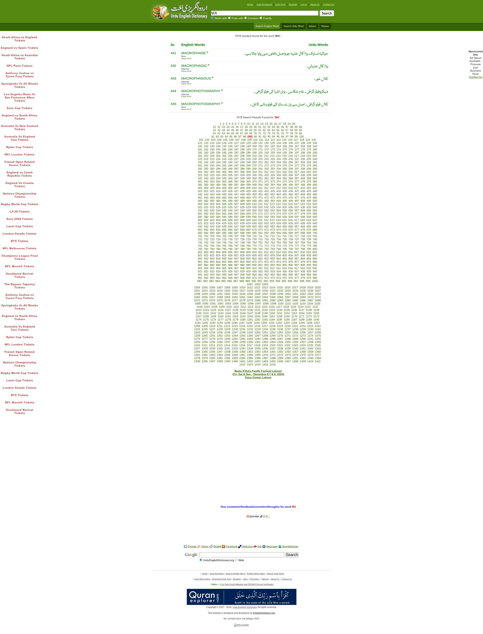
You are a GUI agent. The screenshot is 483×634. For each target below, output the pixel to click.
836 (290, 255)
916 (290, 268)
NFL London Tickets (20, 154)
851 (260, 258)
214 (278, 155)
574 (278, 213)
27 (241, 127)
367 (236, 181)
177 (297, 149)
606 (230, 220)
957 (297, 274)
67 (241, 133)
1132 (265, 310)
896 (290, 265)
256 (290, 162)
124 (218, 143)
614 (278, 220)
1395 (197, 361)
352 (266, 178)
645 (224, 226)
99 (296, 136)
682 (206, 233)
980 (315, 277)
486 (230, 200)
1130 (250, 310)
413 (272, 188)
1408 (295, 361)
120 (313, 139)
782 (206, 249)
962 (206, 277)
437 (297, 191)
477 (297, 197)
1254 (288, 332)
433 (272, 191)
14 (266, 123)
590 (254, 216)
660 (315, 226)
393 (272, 184)
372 (266, 181)
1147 (250, 313)
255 (284, 162)
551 (260, 210)
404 (218, 188)
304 (218, 172)
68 (246, 133)
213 (272, 155)
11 (252, 123)
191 (260, 152)
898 (303, 265)
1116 (272, 306)
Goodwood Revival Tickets (19, 275)
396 (290, 184)
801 (200, 252)
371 (260, 181)
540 (315, 207)
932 (266, 271)
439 (309, 191)
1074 (212, 300)
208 (242, 155)
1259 (197, 335)
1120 (301, 306)
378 (303, 181)
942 (206, 274)
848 (242, 258)
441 (200, 194)
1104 (310, 303)
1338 (280, 348)
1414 (258, 364)
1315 (235, 345)
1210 (212, 326)
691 (260, 233)
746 (230, 242)
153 (272, 146)
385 (224, 184)
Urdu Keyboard (264, 4)
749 (248, 242)
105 (225, 139)
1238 (295, 329)
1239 (303, 329)
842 (206, 258)
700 (315, 233)
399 (309, 184)
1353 (265, 351)
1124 (206, 310)
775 (284, 245)
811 (260, 252)
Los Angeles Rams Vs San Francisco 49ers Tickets (19, 97)
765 (224, 245)
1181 (250, 319)
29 (250, 127)
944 (218, 274)
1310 (197, 345)
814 (278, 252)
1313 (220, 345)
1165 (257, 316)
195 (284, 152)
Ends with (237, 18)
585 (224, 216)
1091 (213, 303)
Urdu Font (280, 4)
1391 (295, 358)
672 (266, 229)
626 (230, 223)
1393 (310, 358)
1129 (243, 310)
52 (264, 130)
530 (254, 207)
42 (219, 130)
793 (272, 249)
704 (218, 236)
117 (296, 139)
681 (200, 233)
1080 (258, 300)
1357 (295, 351)
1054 (318, 294)
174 (278, 149)
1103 (303, 303)
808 (242, 252)
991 (260, 281)
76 (282, 133)
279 (309, 165)
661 (200, 229)
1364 (220, 355)
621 (200, 223)
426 (230, 191)
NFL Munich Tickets (19, 266)
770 (254, 245)
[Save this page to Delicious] (239, 546)
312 (266, 172)
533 (272, 207)
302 (206, 172)
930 (254, 271)
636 (290, 223)
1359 (310, 351)
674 (278, 229)
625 (224, 223)
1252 (273, 332)
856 (290, 258)
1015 (280, 287)
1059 (227, 297)
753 (272, 242)
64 (228, 133)
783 (212, 249)
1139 (316, 310)
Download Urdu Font (221, 579)
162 (206, 149)
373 (272, 181)
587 (236, 216)
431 (260, 191)
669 (248, 229)
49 (250, 130)
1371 (273, 355)
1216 (257, 326)
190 (254, 152)
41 (214, 130)
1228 (220, 329)
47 (241, 130)
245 (224, 162)
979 (309, 277)
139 (309, 143)
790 (254, 249)
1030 (265, 290)
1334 (250, 348)
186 (230, 152)
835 (284, 255)
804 (218, 252)
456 (290, 194)
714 (278, 236)
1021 (197, 290)
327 (236, 175)
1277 (205, 338)
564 (218, 213)
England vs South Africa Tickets (19, 117)
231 (260, 159)
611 (260, 220)
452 (266, 194)
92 (264, 136)
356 (290, 178)
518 (302, 204)
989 (247, 281)
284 (218, 168)
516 (290, 204)
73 (268, 133)
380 (315, 181)
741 (200, 242)
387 (236, 184)
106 (231, 139)
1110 (229, 306)
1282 (242, 338)
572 (266, 213)
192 (266, 152)
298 (303, 168)
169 (248, 149)
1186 (287, 319)
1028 (250, 290)
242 (206, 162)
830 (254, 255)
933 (272, 271)
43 (223, 130)
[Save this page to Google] (185, 546)
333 (272, 175)
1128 (235, 310)
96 (282, 136)
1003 (265, 284)
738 (303, 239)
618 (302, 220)
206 (230, 155)
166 (230, 149)
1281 (235, 338)
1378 (197, 358)
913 (272, 268)
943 (212, 274)
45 (232, 130)
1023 (212, 290)
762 (206, 245)
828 (242, 255)
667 (236, 229)
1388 (273, 358)
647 (236, 226)
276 (290, 165)
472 (266, 197)
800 (315, 249)
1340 (295, 348)
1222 (303, 326)
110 (255, 139)
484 (218, 200)
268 (242, 165)
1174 (199, 319)
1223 (310, 326)
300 (315, 168)
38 (291, 127)
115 (284, 139)
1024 (220, 290)
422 (206, 191)
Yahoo (204, 546)
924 (218, 271)
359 (309, 178)
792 (266, 249)
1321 (280, 345)
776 (290, 245)
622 (206, 223)
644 (218, 226)
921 (200, 271)
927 (236, 271)
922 (206, 271)
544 (218, 210)
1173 (316, 316)
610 (254, 220)
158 (303, 146)
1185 (279, 319)
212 (266, 155)
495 (284, 200)
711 (260, 236)
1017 (295, 287)
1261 (212, 335)
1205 (302, 322)
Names (325, 26)
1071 (318, 297)
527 (236, 207)
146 (230, 146)
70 (255, 133)
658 (303, 226)
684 (218, 233)
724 (218, 239)
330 (254, 175)
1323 (295, 345)
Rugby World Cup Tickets (19, 204)
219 (308, 155)
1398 (220, 361)
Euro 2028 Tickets (20, 219)
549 (248, 210)
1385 (250, 358)
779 (309, 245)
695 (284, 233)
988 (241, 281)
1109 (222, 306)
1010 (242, 287)
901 (200, 268)
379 (309, 181)
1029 (258, 290)
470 (254, 197)
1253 (280, 332)
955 (284, 274)
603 (212, 220)
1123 (199, 310)
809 (248, 252)
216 (290, 155)
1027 (242, 290)
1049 (280, 294)
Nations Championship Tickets (19, 195)
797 (297, 249)
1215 (250, 326)
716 (290, 236)
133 (272, 143)
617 (296, 220)
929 (248, 271)
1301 (258, 342)
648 (242, 226)
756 (290, 242)
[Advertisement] (241, 529)
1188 (302, 319)
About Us (315, 4)
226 (230, 159)
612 (266, 220)
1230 (235, 329)
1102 (295, 303)
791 (260, 249)
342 (206, 178)
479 (309, 197)
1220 (288, 326)
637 (297, 223)
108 (243, 139)
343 (212, 178)
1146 (243, 313)
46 (237, 130)
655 (284, 226)
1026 (235, 290)
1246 (227, 332)
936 (290, 271)
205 (224, 155)
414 (278, 188)
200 (315, 152)
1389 (280, 358)
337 (297, 175)
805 (224, 252)
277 (297, 165)
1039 (205, 294)
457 (297, 194)
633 (272, 223)
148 (242, 146)
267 (236, 165)
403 (212, 188)
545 (224, 210)
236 (290, 159)
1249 (250, 332)
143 (212, 146)
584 (218, 216)
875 (284, 261)
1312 (212, 345)
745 (224, 242)
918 (302, 268)
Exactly (267, 18)
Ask (259, 546)
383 (212, 184)
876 (290, 261)
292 (266, 168)
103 (213, 139)
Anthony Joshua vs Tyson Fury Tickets (19, 75)
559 (309, 210)
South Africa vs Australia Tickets (20, 57)
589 (248, 216)
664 (218, 229)
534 (278, 207)
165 (224, 149)
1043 (235, 294)
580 (315, 213)
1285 (265, 338)
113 (273, 139)
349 (248, 178)
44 (228, 130)
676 (290, 229)
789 (248, 249)
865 (224, 261)
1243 (205, 332)
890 (254, 265)
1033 (288, 290)
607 (236, 220)
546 (230, 210)
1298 (235, 342)
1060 (235, 297)
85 (230, 136)
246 (230, 162)
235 (284, 159)
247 (236, 162)
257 (297, 162)
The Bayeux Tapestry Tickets (19, 286)
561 (200, 213)
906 (230, 268)
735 (284, 239)
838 (303, 255)
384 (218, 184)
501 (200, 204)
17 (279, 123)
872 (266, 261)
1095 (243, 303)
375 (284, 181)
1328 (205, 348)
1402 (250, 361)
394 (278, 184)
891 (260, 265)
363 (212, 181)
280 (315, 165)
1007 (220, 287)
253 (272, 162)
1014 (272, 287)
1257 (310, 332)
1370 (265, 355)
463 (212, 197)
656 (290, 226)
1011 (250, 287)
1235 (273, 329)
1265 (242, 335)
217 (296, 155)
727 (236, 239)
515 (284, 204)
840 (315, 255)
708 (242, 236)
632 (266, 223)
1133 (272, 310)
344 (218, 178)
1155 (309, 313)
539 (309, 207)
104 (219, 139)
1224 (318, 326)
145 (224, 146)
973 (272, 277)
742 (206, 242)
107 (237, 139)
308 (242, 172)
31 (259, 127)
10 (248, 123)
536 (290, 207)
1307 (303, 342)
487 (236, 200)
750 (254, 242)
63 (223, 133)
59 (296, 130)
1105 (317, 303)
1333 (242, 348)
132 (266, 143)
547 (236, 210)
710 (254, 236)
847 (236, 258)
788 (242, 249)
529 (248, 207)
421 (200, 191)
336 (290, 175)
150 (254, 146)
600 (315, 216)
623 (212, 223)
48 (246, 130)
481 (200, 200)
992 (266, 281)
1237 (288, 329)
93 (269, 136)
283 (212, 168)
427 (236, 191)
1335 (258, 348)
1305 (288, 342)
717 (296, 236)
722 (206, 239)
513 (272, 204)
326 (230, 175)
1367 (242, 355)
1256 (303, 332)
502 (206, 204)
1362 (205, 355)
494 (278, 200)
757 (297, 242)
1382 (227, 358)
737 (297, 239)
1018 (303, 287)
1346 (212, 351)
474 (278, 197)
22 (219, 127)
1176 (213, 319)
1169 (287, 316)
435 (284, 191)
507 (236, 204)
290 (254, 168)
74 (273, 133)
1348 (227, 351)
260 (315, 162)
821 (200, 255)
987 (235, 281)
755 (284, 242)
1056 (205, 297)
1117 (279, 306)
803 (212, 252)
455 (284, 194)
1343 (318, 348)
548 (242, 210)
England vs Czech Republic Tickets (20, 174)
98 (291, 136)
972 (266, 277)
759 (309, 242)
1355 (280, 351)
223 (212, 159)
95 (278, 136)
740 (315, 239)
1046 (258, 294)
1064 (265, 297)
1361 (197, 355)
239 (309, 159)
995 (284, 281)
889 (248, 265)
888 (242, 265)
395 (284, 184)
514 (278, 204)
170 (254, 149)
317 (296, 172)
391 (260, 184)
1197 (242, 322)
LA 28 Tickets (20, 211)
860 (315, 258)
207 (236, 155)
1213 (235, 326)
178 (303, 149)
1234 (265, 329)
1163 (243, 316)
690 (254, 233)
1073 (205, 300)
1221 (295, 326)
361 (200, 181)
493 (272, 200)
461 (200, 197)
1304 (280, 342)
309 (248, 172)
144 (218, 146)
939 (309, 271)
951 (260, 274)
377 (297, 181)
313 (272, 172)
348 (242, 178)
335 (284, 175)
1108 (214, 306)
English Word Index (256, 573)
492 (266, 200)
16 (275, 123)
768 (242, 245)
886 (230, 265)
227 (236, 159)
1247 (235, 332)
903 (212, 268)
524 (218, 207)
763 (212, 245)
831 (260, 255)
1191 (198, 322)
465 (224, 197)
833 (272, 255)
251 (260, 162)
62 (219, 133)
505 (224, 204)
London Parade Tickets (20, 233)
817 (296, 252)
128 (242, 143)
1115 (265, 306)
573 (272, 213)
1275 (318, 335)
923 (212, 271)
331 (260, 175)
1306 (295, 342)
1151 (279, 313)
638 (303, 223)
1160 (221, 316)
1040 (212, 294)
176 (290, 149)
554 (278, 210)
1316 (242, 345)
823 (212, 255)
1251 (265, 332)
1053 (310, 294)
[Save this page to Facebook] (223, 546)
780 (315, 245)
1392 (303, 358)
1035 (303, 290)
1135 (287, 310)
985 (223, 281)
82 (217, 136)
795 (284, 249)
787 (236, 249)
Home (250, 4)
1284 (258, 338)
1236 (280, 329)
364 (218, 181)
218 (302, 155)
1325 (310, 345)
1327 (197, 348)
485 (224, 200)
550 (254, 210)
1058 (220, 297)
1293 (197, 342)
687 (236, 233)
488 (242, 200)
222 (206, 159)
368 (242, 181)
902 (206, 268)
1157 (199, 316)
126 (230, 143)
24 (228, 127)
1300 (250, 342)
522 (206, 207)
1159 (213, 316)
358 (303, 178)
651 (260, 226)
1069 (303, 297)
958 (303, 274)
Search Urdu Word (294, 26)
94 (273, 136)
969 (248, 277)
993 (272, 281)
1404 (265, 361)
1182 (257, 319)
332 (266, 175)
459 (309, 194)
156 (290, 146)
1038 (197, 294)
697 (297, 233)
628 (242, 223)
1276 (197, 338)
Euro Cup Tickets (19, 108)
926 (230, 271)
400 (315, 184)
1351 (250, 351)
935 (284, 271)
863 (212, 261)
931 (260, 271)
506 (230, 204)
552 (266, 210)
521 (200, 207)
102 (207, 139)
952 (266, 274)
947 (236, 274)
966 (230, 277)
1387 (265, 358)
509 (248, 204)
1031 (273, 290)
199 (309, 152)
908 (242, 268)
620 (314, 220)
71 (259, 133)
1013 (265, 287)
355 (284, 178)
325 (224, 175)
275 (284, 165)
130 (254, 143)
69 (250, 133)
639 (309, 223)
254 (278, 162)
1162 (235, 316)
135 (284, 143)
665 (224, 229)
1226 (205, 329)
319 (308, 172)
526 (230, 207)
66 (237, 133)
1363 (212, 355)
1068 (295, 297)
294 (278, 168)
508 (242, 204)
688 (242, 233)
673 (272, 229)
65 (232, 133)
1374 (295, 355)
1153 (294, 313)
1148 (257, 313)
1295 (212, 342)
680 (315, 229)
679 (309, 229)
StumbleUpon (290, 546)
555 (284, 210)
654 (278, 226)
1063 (258, 297)
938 (303, 271)
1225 (197, 329)
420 (314, 188)
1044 (242, 294)
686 (230, 233)
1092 (220, 303)
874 (278, 261)
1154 (302, 313)
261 (200, 165)
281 (200, 168)
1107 (207, 306)
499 (309, 200)
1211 (220, 326)
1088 (318, 300)
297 (297, 168)
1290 (303, 338)
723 (212, 239)
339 (309, 175)
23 (223, 127)
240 (315, 159)
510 (254, 204)
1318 (257, 345)
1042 (227, 294)
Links (245, 579)
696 (290, 233)
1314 (227, 345)
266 (230, 165)
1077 (235, 300)
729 (248, 239)
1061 (242, 297)
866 (230, 261)
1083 (280, 300)
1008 (227, 287)
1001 (250, 284)
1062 (250, 297)
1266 (250, 335)
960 (315, 274)
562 (206, 213)
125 (224, 143)
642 (206, 226)
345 (224, 178)
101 (201, 139)
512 (266, 204)
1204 (294, 322)
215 (284, 155)
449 (248, 194)
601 (200, 220)
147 (236, 146)
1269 (273, 335)
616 (290, 220)
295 (284, 168)
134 (278, 143)
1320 (272, 345)
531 (260, 207)
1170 (294, 316)
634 (278, 223)
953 (272, 274)
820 (314, 252)
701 (200, 236)
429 (248, 191)
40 (300, 127)
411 (260, 188)
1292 (318, 338)
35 (277, 127)
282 (206, 168)
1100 (281, 303)
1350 (242, 351)
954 (278, 274)
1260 (205, 335)
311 (260, 172)
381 (200, 184)
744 (218, 242)
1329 (212, 348)
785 (224, 249)
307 (236, 172)
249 (248, 162)
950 (254, 274)
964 (218, 277)
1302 (265, 342)
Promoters (254, 579)
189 (248, 152)
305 (224, 172)
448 (242, 194)
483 (212, 200)
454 (278, 194)
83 (221, 136)
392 (266, 184)
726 (230, 239)
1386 (258, 358)
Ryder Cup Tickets (19, 147)
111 (261, 139)
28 (246, 127)
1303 (273, 342)
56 (282, 130)
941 (200, 274)
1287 (280, 338)
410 (254, 188)
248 (242, 162)
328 (242, 175)
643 (212, 226)
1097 (258, 303)
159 (309, 146)
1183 (265, 319)
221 (200, 159)
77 (286, 133)
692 (266, 233)
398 (303, 184)
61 (214, 133)
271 (260, 165)
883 (212, 265)
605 (224, 220)
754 (278, 242)
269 (248, 165)
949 (248, 274)
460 (315, 194)
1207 (317, 322)
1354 (273, 351)
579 (309, 213)
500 (315, 200)
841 (200, 258)
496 (290, 200)
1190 (316, 319)
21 (214, 127)
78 (291, 133)
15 (270, 123)
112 (267, 139)
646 (230, 226)
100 (301, 136)
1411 (318, 361)
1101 (288, 303)
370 (254, 181)
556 (290, 210)
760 (315, 242)
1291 (310, 338)
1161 (228, 316)
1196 (235, 322)
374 (278, 181)
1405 (273, 361)
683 (212, 233)
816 (290, 252)
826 (230, 255)
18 (284, 123)
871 (260, 261)
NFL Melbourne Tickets (20, 248)
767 (236, 245)
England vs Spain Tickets (19, 47)
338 (303, 175)
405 (224, 188)
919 (308, 268)
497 (297, 200)
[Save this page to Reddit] (211, 546)
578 (303, 213)
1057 (212, 297)
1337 (273, 348)
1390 (288, 358)
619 (308, 220)
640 (315, 223)
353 (272, 178)
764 (218, 245)
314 (278, 172)
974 (278, 277)
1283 (250, 338)
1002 (258, 284)
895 (284, 265)
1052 (303, 294)
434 (278, 191)
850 (254, 258)
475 (284, 197)
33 (268, 127)
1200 (264, 322)
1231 (242, 329)
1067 (288, 297)
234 (278, 159)
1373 (288, 355)
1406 (280, 361)
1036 (310, 290)
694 (278, 233)
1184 (272, 319)
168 (242, 149)
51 (259, 130)
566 (230, 213)
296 (290, 168)
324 (218, 175)
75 (277, 133)
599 (309, 216)
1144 (228, 313)
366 (230, 181)
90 (255, 136)
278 (303, 165)
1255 (295, 332)
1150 (272, 313)
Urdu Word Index (202, 579)
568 (242, 213)
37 (286, 127)
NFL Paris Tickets (20, 65)
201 (200, 155)
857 (297, 258)
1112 (243, 306)
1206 (309, 322)
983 (211, 281)
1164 (250, 316)
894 (278, 265)
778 (303, 245)
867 (236, 261)
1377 (318, 355)
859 (309, 258)
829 (248, 255)
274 (278, 165)
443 (212, 194)
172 (266, 149)
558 (303, 210)
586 (230, 216)
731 (260, 239)
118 (302, 139)
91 (259, 136)
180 (315, 149)
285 (224, 168)
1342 (310, 348)
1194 (220, 322)
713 (272, 236)
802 (206, 252)
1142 (213, 313)
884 (218, 265)
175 (284, 149)
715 (284, 236)
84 (226, 136)
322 (206, 175)
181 (200, 152)
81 (212, 136)
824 (218, 255)
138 (303, 143)
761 (200, 245)
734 (278, 239)
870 (254, 261)
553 (272, 210)
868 (242, 261)
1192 (205, 322)
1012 (257, 287)
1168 (279, 316)
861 (200, 261)
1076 (227, 300)
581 (200, 216)
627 (236, 223)
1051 (295, 294)
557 (297, 210)
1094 (235, 303)
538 (303, 207)
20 (293, 123)
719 (308, 236)
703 (212, 236)
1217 (265, 326)
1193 (212, 322)
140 (315, 143)
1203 (287, 322)
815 (284, 252)
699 (309, 233)
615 (284, 220)
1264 (235, 335)
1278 (212, 338)
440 (315, 191)
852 (266, 258)
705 (224, 236)
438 (303, 191)
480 (315, 197)
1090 (205, 303)
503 (212, 204)
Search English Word (266, 26)
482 (206, 200)
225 (224, 159)
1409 (303, 361)
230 (254, 159)
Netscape (272, 546)
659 (309, 226)
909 (248, 268)
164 (218, 149)
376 (290, 181)
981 (199, 281)
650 (254, 226)
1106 (200, 306)
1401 (242, 361)
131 (260, 143)
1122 (315, 306)
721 (200, 239)
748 (242, 242)
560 (315, 210)
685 (224, 233)
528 (242, 207)
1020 (318, 287)
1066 (280, 297)
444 (218, 194)
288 (242, 168)
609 (248, 220)
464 (218, 197)
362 (206, 181)
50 (255, 130)
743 (212, 242)
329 (248, 175)
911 (260, 268)
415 (284, 188)
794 (278, 249)
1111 (236, 306)
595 (284, 216)
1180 (243, 319)
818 (302, 252)
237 (297, 159)
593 (272, 216)
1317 (250, 345)
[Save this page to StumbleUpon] (279, 546)
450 (254, 194)
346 (230, 178)
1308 (310, 342)
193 (272, 152)
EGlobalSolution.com (264, 613)
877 (297, 261)
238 (303, 159)
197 (297, 152)
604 (218, 220)
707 (236, 236)
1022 (205, 290)
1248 (242, 332)
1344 (197, 351)
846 (230, 258)
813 (272, 252)
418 (302, 188)
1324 (303, 345)
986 (229, 281)
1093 (228, 303)
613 (272, 220)
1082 (273, 300)
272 (266, 165)
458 (303, 194)
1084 (288, 300)
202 (206, 155)
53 (268, 130)
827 (236, 255)
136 (290, 143)
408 (242, 188)
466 (230, 197)
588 (242, 216)
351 (260, 178)
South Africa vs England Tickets (19, 39)
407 (236, 188)
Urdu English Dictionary (245, 607)
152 (266, 146)
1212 (227, 326)
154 (278, 146)
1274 (310, 335)
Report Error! (186, 58)
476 (290, 197)
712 (266, 236)
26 (237, 127)
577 (297, 213)
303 (212, 172)
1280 (227, 338)
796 (290, 249)
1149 (265, 313)
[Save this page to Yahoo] (198, 546)
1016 (288, 287)
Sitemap (265, 579)
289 (248, 168)
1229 (227, 329)
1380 (212, 358)
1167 (272, 316)
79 (296, 133)
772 (266, 245)
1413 (250, 364)
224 (218, 159)
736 (290, 239)
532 (266, 207)
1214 (242, 326)
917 (296, 268)
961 (200, 277)
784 (218, 249)
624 (218, 223)
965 (224, 277)
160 (315, 146)
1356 (288, 351)
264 (218, 165)
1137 (302, 310)
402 (206, 188)
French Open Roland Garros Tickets (20, 164)
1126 (221, 310)
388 (242, 184)
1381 (220, 358)
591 (260, 216)
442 (206, 194)
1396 (205, 361)
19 (289, 123)
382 (206, 184)
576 (290, 213)
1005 (205, 287)
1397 (212, 361)
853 (272, 258)
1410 (310, 361)
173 (272, 149)
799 (309, 249)
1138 (309, 310)
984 (217, 281)
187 (236, 152)
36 (282, 127)
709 (248, 236)
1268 (265, 335)
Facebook (232, 546)
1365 (227, 355)
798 (303, 249)
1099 (273, 303)
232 (266, 159)
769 (248, 245)
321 (200, 175)
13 (261, 123)
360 (315, 178)
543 (212, 210)
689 (248, 233)
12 (257, 123)
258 (303, 162)
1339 (288, 348)
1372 (280, 355)
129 (248, 143)
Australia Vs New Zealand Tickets (19, 128)
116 (290, 139)
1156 (316, 313)
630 (254, 223)
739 (309, 239)
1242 (197, 332)
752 (266, 242)
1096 (251, 303)
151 (260, 146)
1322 (288, 345)
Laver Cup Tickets (19, 226)
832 (266, 255)
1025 (227, 290)
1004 (197, 287)
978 (303, 277)
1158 (206, 316)
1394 (318, 358)
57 (286, 130)
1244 (212, 332)
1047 (265, 294)
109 (249, 139)
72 (264, 133)
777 (297, 245)
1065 (273, 297)
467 (236, 197)
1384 (242, 358)
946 (230, 274)
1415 (265, 364)
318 (302, 172)
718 (302, 236)
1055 (197, 297)
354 (278, 178)
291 (260, 168)
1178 (228, 319)
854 (278, 258)
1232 (250, 329)
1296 (220, 342)
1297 (227, 342)
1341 (303, 348)
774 (278, 245)
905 (224, 268)
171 (260, 149)
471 (260, 197)
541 (200, 210)
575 (284, 213)
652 (266, 226)
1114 (257, 306)
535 (284, 207)
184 (218, 152)
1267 (258, 335)
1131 (257, 310)
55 (277, 130)
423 (212, 191)
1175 (206, 319)
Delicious (247, 546)
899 (309, 265)
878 (303, 261)
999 (308, 281)
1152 (287, 313)
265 (224, 165)
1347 (220, 351)
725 (224, 239)
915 (284, 268)
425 (224, 191)
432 (266, 191)
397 (297, 184)
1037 (318, 290)
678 (303, 229)
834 (278, 255)
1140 (199, 313)
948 (242, 274)
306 (230, 172)
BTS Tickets (19, 241)
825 (224, 255)
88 (244, 136)
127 (236, 143)
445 (224, 194)
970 (254, 277)
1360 (318, 351)
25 (232, 127)
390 (254, 184)
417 (296, 188)
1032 (280, 290)
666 (230, 229)
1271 (288, 335)
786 (230, 249)
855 (284, 258)
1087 (310, 300)
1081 (265, 300)
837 (297, 255)
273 (272, 165)
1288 (288, 338)
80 (300, 133)
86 (235, 136)
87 (240, 136)
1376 (310, 355)
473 (272, 197)
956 (290, 274)
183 (212, 152)
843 (212, 258)
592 (266, 216)
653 (272, 226)
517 (296, 204)
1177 (221, 319)
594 (278, 216)
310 (254, 172)
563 (212, 213)
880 (315, 261)
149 (248, 146)
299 (309, 168)
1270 (280, 335)
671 (260, 229)
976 (290, 277)
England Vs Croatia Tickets (20, 185)
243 (212, 162)
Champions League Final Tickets (20, 257)
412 (266, 188)
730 (254, 239)
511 (260, 204)
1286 (273, 338)
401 (200, 188)
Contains (253, 18)
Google (192, 546)
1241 (318, 329)
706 (230, 236)
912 (266, 268)
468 (242, 197)
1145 (235, 313)
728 (242, 239)
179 (309, 149)
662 (206, 229)
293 (272, 168)
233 (272, 159)
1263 (227, 335)
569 (248, 213)
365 (224, 181)
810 (254, 252)
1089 (198, 303)
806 (230, 252)
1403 (258, 361)
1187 (294, 319)
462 (206, 197)
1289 (295, 338)
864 (218, 261)
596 (290, 216)
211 (260, 155)
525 (224, 207)
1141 (206, 313)
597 (297, 216)
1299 (242, 342)
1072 (197, 300)
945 (224, 274)
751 (260, 242)
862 (206, 261)
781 (200, 249)
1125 (213, 310)
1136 (294, 310)
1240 (310, 329)
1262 (220, 335)
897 (297, 265)
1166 (265, 316)
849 (248, 258)
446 (230, 194)
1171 (302, 316)
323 (212, 175)
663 (212, 229)
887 (236, 265)
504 (218, 204)
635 (284, 223)
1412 (242, 364)
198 (303, 152)
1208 (197, 326)
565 (224, 213)
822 (206, 255)
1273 (303, 335)
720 (314, 236)
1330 (220, 348)
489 (248, 200)
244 (218, 162)
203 (212, 155)
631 (260, 223)
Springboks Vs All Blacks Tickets (19, 85)
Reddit (217, 546)
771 (260, 245)
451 (260, 194)
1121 (308, 306)
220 (314, 155)
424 (218, 191)
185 (224, 152)
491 (260, 200)
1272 (295, 335)
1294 (205, 342)
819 (308, 252)
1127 (228, 310)
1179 (235, 319)
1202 (279, 322)
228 (242, 159)
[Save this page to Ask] (255, 546)
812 (266, 252)
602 (206, 220)
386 (230, 184)
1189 (309, 319)
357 (297, 178)
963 (212, 277)
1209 (205, 326)
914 (278, 268)
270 (254, 165)
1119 (293, 306)
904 (218, 268)
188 (242, 152)
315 (284, 172)
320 (314, 172)
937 (297, 271)
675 (284, 229)
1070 (310, 297)
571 (260, 213)
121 (200, 143)
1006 (212, 287)
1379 (205, 358)
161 (200, 149)
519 (308, 204)
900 (315, 265)
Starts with (221, 18)
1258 (318, 332)
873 (272, 261)
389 (248, 184)
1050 (288, 294)
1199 (257, 322)
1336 (265, 348)
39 (296, 127)
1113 (250, 306)
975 (284, 277)
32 (264, 127)
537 (297, 207)
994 (278, 281)
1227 (212, 329)
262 (206, 165)
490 (254, 200)
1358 (303, 351)
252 (266, 162)
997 (296, 281)
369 (248, 181)
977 (297, 277)
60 (300, 130)
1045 (250, 294)
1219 (280, 326)
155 (284, 146)
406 (230, 188)
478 (303, 197)
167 (236, 149)
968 (242, 277)
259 (309, 162)
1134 (279, 310)
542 (206, 210)
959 (309, 274)
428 (242, 191)
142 (206, 146)
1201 (272, 322)
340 (315, 175)
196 (290, 152)
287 (236, 168)
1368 (250, 355)
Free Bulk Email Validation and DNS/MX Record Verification (247, 584)
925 (224, 271)
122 (206, 143)
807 (236, 252)
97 (287, 136)
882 (206, 265)
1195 (227, 322)
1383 (235, 358)
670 (254, 229)
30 (255, 127)
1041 (220, 294)
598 (303, 216)
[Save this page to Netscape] (263, 546)
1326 (318, 345)
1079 (250, 300)
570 (254, 213)
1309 (318, 342)
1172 (309, 316)
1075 (220, 300)
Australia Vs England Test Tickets (19, 138)
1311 (205, 345)
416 (290, 188)
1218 (272, 326)
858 (303, 258)
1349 (235, 351)
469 (248, 197)
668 (242, 229)
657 (297, 226)
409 (248, 188)
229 (248, 159)
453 (272, 194)
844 (218, 258)
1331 (227, 348)
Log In (304, 4)
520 (314, 204)
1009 (235, 287)
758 (303, 242)
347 (236, 178)
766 (230, 245)
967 (236, 277)
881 (200, 265)
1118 (286, 306)
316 (290, 172)
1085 (295, 300)
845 (224, 258)
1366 (235, 355)
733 (272, 239)
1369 (258, 355)
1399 (227, 361)
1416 (273, 364)
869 (248, 261)
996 (290, 281)
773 (272, 245)
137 (297, 143)
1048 (273, 294)
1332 (235, 348)
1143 (221, 313)
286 (230, 168)
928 (242, 271)
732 (266, 239)
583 (212, 216)
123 (212, 143)
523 (212, 207)
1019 (310, 287)
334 (278, 175)
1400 (235, 361)
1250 (258, 332)
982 (205, 281)
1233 (258, 329)
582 (206, 216)
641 (200, 226)
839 (309, 255)
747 (236, 242)
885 (224, 265)
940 (315, 271)
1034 (295, 290)
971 (260, 277)
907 (236, 268)
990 (253, 281)
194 (278, 152)
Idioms (312, 26)
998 (302, 281)
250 (254, 162)
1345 (205, 351)
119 (308, 139)
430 (254, 191)
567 (236, 213)
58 (291, 130)
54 (273, 130)
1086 (303, 300)
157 (297, 146)
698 (303, 233)
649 (248, 226)
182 (206, 152)
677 (297, 229)
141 (200, 146)
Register (293, 4)
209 (248, 155)
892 (266, 265)
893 (272, 265)
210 (254, 155)
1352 (258, 351)
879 (309, 261)
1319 (265, 345)
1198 (249, 322)
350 (254, 178)
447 (236, 194)
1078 (242, 300)
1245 (220, 332)
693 (272, 233)
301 (200, 172)
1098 (266, 303)
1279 (220, 338)
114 (278, 139)
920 (314, 268)
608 (242, 220)
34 (273, 127)
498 (303, 200)
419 (308, 188)
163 (212, 149)
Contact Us (328, 4)
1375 (303, 355)
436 (290, 191)
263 (212, 165)
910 (254, 268)
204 (218, 155)
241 (200, 162)
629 (248, 223)
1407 (288, 361)
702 (206, 236)
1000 (315, 281)
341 (200, 178)
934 (278, 271)
